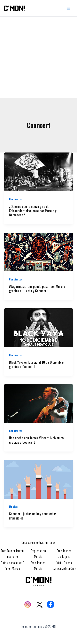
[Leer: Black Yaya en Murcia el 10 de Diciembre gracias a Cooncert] (38, 327)
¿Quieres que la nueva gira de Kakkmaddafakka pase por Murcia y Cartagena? (32, 211)
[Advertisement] (38, 57)
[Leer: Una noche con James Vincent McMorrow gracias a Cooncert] (38, 403)
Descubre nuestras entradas (38, 542)
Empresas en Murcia (38, 553)
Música (13, 506)
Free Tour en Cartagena (64, 553)
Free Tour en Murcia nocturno (12, 553)
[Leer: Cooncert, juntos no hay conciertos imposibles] (38, 478)
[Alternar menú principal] (68, 8)
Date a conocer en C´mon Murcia (12, 565)
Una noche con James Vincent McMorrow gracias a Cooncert (36, 440)
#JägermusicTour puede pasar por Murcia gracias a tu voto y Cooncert (37, 288)
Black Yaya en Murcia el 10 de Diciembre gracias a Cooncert (36, 364)
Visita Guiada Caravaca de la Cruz (64, 565)
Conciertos (16, 199)
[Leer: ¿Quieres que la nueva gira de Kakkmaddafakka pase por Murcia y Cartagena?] (38, 171)
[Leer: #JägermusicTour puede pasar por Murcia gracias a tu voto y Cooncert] (38, 251)
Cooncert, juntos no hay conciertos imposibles (32, 516)
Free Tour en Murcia (38, 565)
